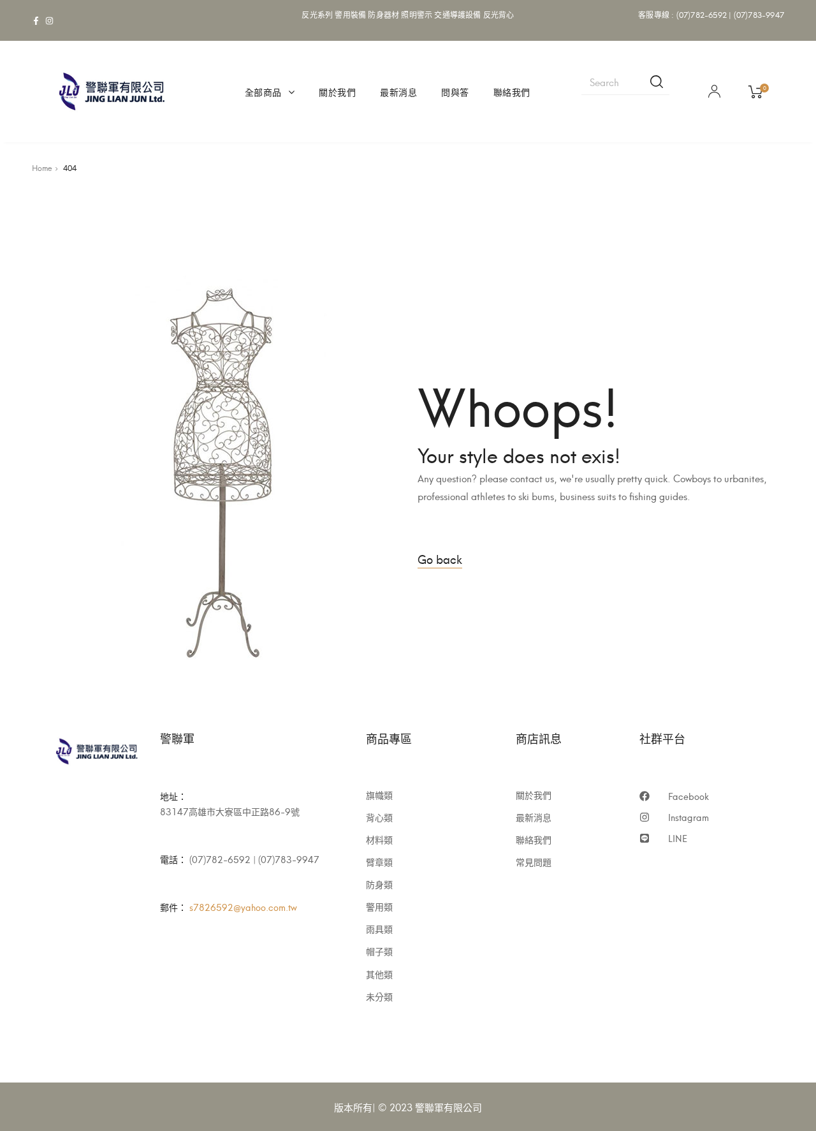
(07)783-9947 (759, 14)
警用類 (379, 906)
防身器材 (383, 14)
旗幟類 (379, 794)
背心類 (379, 817)
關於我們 (337, 91)
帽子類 (379, 951)
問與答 (455, 91)
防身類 (379, 884)
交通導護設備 (457, 14)
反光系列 (317, 14)
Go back (440, 558)
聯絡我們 (511, 91)
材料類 (379, 839)
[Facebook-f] (36, 21)
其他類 (379, 974)
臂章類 (379, 861)
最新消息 (398, 91)
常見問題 (533, 861)
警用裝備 (350, 14)
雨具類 (379, 928)
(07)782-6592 (701, 14)
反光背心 (498, 14)
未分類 (379, 996)
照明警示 (416, 14)
